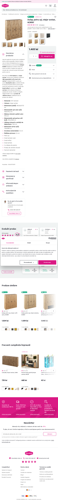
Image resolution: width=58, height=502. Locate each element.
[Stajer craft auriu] (30, 41)
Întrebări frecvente (6, 477)
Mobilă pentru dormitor (13, 14)
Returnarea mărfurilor (7, 475)
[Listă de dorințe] (46, 6)
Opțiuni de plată (6, 472)
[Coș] (50, 5)
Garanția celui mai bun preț (48, 52)
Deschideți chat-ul (14, 213)
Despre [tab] (48, 242)
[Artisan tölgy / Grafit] (36, 35)
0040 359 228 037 (15, 210)
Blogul (22, 475)
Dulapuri (40, 14)
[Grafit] (48, 35)
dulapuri (17, 159)
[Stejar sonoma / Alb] (15, 389)
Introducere (4, 14)
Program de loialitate (26, 479)
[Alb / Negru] (6, 389)
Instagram (26, 462)
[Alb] (30, 35)
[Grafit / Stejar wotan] (35, 389)
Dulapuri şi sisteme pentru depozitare (28, 14)
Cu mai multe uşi (47, 14)
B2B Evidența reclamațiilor (27, 487)
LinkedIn (35, 462)
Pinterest (32, 462)
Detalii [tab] (29, 242)
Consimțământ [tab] (10, 242)
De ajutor (34, 271)
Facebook (23, 462)
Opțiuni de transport (7, 470)
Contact (22, 470)
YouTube (29, 462)
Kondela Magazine (25, 477)
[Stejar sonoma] (36, 41)
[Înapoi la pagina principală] (5, 6)
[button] (42, 65)
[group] (13, 29)
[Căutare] (4, 9)
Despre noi (23, 482)
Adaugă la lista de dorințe (55, 17)
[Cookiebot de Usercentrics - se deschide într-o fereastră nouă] (49, 238)
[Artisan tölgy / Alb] (26, 389)
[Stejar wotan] (42, 41)
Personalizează (28, 262)
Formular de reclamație (26, 472)
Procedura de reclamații (45, 476)
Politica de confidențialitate (46, 474)
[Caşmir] (42, 35)
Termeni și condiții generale (45, 472)
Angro (22, 484)
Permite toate (47, 262)
